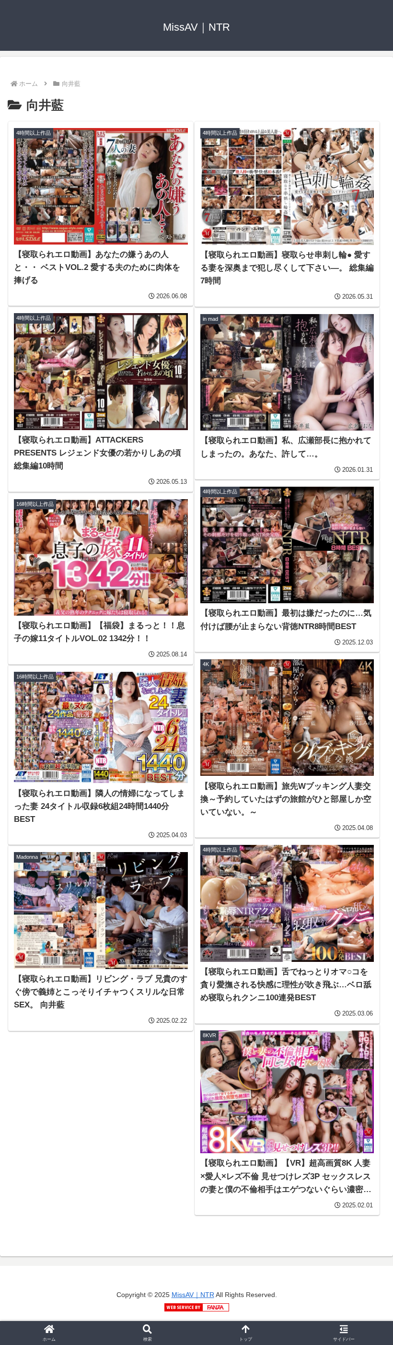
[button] (363, 1246)
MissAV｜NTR (193, 1294)
